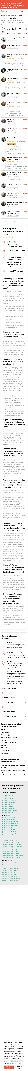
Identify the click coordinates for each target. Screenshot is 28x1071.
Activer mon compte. (11, 7)
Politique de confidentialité (14, 1063)
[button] (14, 693)
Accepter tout (8, 1067)
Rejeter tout (19, 1067)
